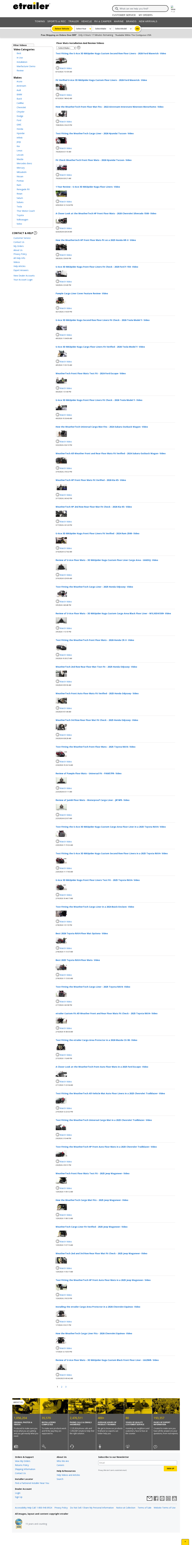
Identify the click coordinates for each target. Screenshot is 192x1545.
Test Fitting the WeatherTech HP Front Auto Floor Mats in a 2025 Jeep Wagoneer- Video (103, 1280)
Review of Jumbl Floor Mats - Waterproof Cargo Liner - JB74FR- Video (92, 800)
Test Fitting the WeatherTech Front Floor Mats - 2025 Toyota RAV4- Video (95, 746)
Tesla (19, 206)
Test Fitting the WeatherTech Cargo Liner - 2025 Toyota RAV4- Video (93, 986)
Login (17, 1493)
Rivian (19, 193)
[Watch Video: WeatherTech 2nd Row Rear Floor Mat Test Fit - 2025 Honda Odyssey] (58, 681)
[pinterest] (162, 1498)
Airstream (21, 85)
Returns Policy (22, 1465)
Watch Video (66, 68)
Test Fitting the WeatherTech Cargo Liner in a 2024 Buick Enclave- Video (95, 906)
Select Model (121, 28)
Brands (131, 21)
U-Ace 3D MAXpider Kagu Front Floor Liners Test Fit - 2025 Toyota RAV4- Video (98, 880)
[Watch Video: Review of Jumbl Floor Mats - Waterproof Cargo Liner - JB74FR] (58, 815)
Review (20, 70)
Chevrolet (21, 107)
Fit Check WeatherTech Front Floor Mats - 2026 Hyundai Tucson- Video (94, 160)
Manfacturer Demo (26, 66)
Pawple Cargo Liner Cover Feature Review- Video (82, 293)
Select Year (81, 28)
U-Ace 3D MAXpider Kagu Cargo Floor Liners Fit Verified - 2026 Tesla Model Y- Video (100, 346)
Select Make (100, 28)
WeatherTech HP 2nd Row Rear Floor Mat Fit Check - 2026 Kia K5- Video (94, 506)
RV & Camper (103, 21)
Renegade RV (23, 189)
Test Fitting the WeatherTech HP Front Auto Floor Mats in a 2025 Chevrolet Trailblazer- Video (106, 1146)
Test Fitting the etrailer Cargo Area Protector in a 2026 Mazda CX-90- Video (96, 1040)
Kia (18, 146)
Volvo (19, 223)
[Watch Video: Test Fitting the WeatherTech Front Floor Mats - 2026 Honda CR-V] (58, 655)
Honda (20, 128)
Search (60, 1479)
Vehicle (86, 21)
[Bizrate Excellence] (19, 1524)
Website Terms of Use (165, 1507)
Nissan (20, 176)
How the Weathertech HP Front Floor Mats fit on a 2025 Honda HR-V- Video (96, 240)
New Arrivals (148, 21)
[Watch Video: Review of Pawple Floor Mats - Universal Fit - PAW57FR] (58, 788)
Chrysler (20, 111)
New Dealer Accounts (24, 275)
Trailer (73, 21)
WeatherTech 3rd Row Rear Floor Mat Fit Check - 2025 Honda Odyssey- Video (97, 720)
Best (19, 53)
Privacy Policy (20, 254)
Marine (119, 21)
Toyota (20, 215)
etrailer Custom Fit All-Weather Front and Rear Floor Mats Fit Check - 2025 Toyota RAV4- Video (107, 1013)
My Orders (146, 15)
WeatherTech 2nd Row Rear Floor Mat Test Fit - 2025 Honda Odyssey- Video (96, 666)
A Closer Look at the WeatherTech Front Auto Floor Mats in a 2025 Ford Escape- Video (102, 1066)
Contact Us (19, 242)
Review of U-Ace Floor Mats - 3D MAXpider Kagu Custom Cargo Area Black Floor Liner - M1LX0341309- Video (113, 613)
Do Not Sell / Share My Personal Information (92, 1507)
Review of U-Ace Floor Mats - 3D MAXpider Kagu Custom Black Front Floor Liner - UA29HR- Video (107, 1360)
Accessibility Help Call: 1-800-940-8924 (33, 1507)
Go (137, 29)
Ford (19, 120)
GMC (19, 124)
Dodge (20, 116)
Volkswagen (22, 219)
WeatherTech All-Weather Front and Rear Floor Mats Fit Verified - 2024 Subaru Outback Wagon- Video (111, 453)
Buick (19, 98)
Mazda (20, 159)
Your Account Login (23, 279)
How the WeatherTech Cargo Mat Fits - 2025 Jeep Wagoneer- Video (92, 1200)
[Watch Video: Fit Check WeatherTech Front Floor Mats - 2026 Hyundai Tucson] (58, 175)
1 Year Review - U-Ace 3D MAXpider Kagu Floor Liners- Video (88, 186)
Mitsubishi (21, 172)
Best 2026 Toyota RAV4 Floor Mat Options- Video (82, 933)
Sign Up (18, 1497)
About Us (18, 250)
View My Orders (22, 1461)
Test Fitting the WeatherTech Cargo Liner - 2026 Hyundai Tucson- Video (95, 133)
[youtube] (174, 1498)
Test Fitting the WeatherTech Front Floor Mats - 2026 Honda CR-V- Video (95, 640)
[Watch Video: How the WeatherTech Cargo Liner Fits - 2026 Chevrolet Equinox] (58, 1348)
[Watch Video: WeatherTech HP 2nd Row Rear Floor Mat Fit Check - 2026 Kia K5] (58, 521)
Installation (22, 62)
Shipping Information (25, 1469)
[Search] (117, 8)
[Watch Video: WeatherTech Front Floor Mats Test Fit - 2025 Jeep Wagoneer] (58, 1188)
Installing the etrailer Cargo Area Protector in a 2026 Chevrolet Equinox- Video (98, 1306)
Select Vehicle (62, 28)
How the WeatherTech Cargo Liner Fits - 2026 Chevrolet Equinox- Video (94, 1333)
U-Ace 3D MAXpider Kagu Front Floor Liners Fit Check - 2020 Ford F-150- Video (97, 266)
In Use (20, 57)
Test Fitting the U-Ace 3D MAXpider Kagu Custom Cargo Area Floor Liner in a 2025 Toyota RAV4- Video (111, 826)
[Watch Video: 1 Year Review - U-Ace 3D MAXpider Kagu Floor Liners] (58, 201)
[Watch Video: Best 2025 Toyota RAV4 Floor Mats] (58, 975)
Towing (40, 21)
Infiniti (19, 137)
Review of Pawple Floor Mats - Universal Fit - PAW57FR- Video (89, 773)
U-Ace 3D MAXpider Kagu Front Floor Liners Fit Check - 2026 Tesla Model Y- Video (99, 400)
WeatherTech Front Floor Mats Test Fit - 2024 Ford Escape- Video (91, 373)
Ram (19, 185)
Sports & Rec (56, 21)
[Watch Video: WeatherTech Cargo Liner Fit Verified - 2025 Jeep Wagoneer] (58, 1241)
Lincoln (20, 154)
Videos (17, 262)
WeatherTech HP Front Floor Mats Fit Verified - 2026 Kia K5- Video (91, 480)
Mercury (21, 167)
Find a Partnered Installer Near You (32, 1483)
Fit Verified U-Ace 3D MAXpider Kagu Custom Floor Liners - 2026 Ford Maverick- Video (101, 80)
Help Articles (20, 266)
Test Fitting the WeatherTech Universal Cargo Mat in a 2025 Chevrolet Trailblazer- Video (104, 1120)
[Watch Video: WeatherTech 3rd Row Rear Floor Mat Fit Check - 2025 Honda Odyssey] (58, 735)
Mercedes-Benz (24, 163)
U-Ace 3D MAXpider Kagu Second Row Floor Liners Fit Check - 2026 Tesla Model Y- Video (103, 320)
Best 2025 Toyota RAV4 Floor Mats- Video (78, 960)
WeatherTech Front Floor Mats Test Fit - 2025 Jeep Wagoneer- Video (92, 1173)
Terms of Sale (144, 1507)
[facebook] (156, 1498)
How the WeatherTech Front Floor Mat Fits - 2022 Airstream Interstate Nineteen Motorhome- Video (110, 106)
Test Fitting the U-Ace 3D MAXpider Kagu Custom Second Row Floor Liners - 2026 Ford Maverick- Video (111, 53)
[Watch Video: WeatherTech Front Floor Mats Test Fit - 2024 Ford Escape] (58, 388)
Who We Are (63, 1461)
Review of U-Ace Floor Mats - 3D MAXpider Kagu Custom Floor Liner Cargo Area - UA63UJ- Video (107, 560)
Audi (19, 90)
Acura (19, 81)
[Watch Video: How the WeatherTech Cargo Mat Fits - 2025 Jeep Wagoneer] (58, 1215)
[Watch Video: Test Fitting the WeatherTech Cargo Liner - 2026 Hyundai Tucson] (58, 148)
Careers (60, 1465)
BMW (19, 94)
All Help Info (19, 258)
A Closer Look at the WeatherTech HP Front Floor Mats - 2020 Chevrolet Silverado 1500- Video (106, 213)
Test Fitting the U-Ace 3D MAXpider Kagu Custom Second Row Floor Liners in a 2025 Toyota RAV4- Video (112, 853)
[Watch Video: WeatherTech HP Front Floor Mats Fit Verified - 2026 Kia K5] (58, 495)
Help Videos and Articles (68, 1475)
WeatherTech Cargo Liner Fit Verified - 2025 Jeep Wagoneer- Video (92, 1226)
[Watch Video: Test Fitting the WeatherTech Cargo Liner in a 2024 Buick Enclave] (58, 921)
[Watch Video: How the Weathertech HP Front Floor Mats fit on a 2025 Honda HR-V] (58, 255)
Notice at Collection (125, 1507)
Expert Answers (21, 270)
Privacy (100, 1470)
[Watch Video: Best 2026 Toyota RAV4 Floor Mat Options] (58, 948)
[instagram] (168, 1498)
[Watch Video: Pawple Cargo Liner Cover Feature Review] (58, 308)
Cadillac (20, 103)
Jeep (19, 141)
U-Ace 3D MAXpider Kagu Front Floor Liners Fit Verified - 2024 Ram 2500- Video (97, 533)
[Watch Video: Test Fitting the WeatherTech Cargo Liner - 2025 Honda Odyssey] (58, 601)
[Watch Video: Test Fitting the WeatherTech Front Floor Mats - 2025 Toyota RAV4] (58, 761)
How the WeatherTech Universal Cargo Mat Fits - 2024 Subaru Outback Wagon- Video (102, 426)
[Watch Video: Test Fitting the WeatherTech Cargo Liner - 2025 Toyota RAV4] (58, 1001)
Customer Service (124, 15)
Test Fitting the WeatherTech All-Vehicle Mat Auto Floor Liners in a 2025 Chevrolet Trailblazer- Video (110, 1093)
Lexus (19, 150)
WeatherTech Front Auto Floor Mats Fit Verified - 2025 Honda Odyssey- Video (97, 693)
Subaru (20, 202)
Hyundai (20, 133)
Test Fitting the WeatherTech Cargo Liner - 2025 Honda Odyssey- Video (94, 586)
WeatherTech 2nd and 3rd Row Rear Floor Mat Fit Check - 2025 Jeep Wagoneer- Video (101, 1253)
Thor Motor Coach (26, 210)
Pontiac (20, 180)
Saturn (20, 198)
